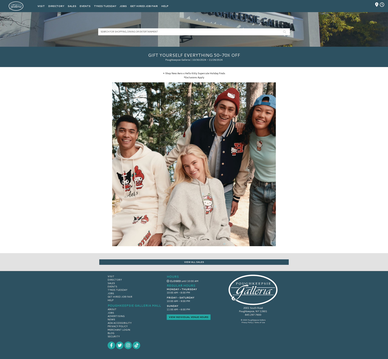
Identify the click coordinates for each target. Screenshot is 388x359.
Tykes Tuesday (117, 290)
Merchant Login (119, 329)
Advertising (116, 316)
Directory (115, 279)
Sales (111, 283)
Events (112, 286)
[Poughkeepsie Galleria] (253, 290)
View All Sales (194, 262)
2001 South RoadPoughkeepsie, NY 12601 (253, 309)
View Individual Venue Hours (188, 317)
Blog (111, 333)
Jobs (111, 293)
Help (111, 300)
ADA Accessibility (120, 323)
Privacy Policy (118, 326)
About (112, 309)
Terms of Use (259, 322)
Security (114, 336)
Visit (111, 276)
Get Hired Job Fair (120, 296)
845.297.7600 (253, 314)
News (111, 319)
